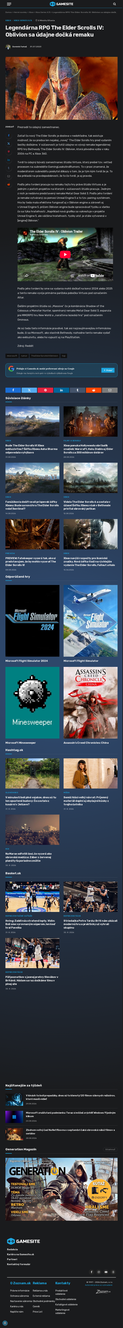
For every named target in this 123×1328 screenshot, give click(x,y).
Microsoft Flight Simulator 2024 (26, 660)
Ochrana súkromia (19, 1296)
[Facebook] (8, 135)
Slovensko (11, 792)
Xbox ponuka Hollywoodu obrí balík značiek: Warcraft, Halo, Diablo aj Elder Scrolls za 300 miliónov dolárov (88, 449)
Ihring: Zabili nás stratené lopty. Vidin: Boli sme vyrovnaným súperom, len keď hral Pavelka (30, 924)
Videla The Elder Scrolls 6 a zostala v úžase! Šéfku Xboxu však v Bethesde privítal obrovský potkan (87, 505)
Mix (7, 849)
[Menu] (9, 4)
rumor (24, 356)
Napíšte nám (16, 1311)
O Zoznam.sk (20, 1283)
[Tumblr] (8, 168)
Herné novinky (20, 12)
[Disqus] (61, 1035)
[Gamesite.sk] (61, 4)
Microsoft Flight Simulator (81, 660)
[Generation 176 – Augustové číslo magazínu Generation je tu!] (61, 1189)
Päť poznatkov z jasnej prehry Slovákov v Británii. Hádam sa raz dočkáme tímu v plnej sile (31, 980)
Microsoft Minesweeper (20, 742)
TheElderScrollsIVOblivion (44, 356)
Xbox (31, 12)
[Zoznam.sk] (104, 1293)
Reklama (40, 1283)
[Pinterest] (8, 151)
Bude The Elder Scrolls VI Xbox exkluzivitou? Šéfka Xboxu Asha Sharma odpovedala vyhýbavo (31, 449)
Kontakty (62, 1283)
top (64, 356)
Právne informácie (19, 1290)
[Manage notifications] (5, 1323)
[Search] (114, 4)
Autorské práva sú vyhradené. (99, 1285)
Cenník (36, 1306)
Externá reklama (41, 1296)
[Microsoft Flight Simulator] (91, 621)
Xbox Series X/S (43, 12)
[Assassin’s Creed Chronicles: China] (91, 703)
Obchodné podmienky (44, 1301)
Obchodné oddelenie (65, 1299)
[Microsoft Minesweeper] (32, 703)
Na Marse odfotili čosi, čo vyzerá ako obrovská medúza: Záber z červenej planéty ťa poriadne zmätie (28, 857)
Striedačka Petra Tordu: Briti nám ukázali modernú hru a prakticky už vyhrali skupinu (90, 924)
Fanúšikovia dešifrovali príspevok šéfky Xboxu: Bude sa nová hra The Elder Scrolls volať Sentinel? (32, 505)
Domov (8, 12)
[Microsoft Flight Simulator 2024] (32, 621)
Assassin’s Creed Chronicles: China (86, 742)
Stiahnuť (110, 1149)
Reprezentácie (72, 916)
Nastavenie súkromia (21, 1301)
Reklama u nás (40, 1290)
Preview (10, 553)
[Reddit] (8, 184)
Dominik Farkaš (19, 47)
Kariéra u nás (16, 1306)
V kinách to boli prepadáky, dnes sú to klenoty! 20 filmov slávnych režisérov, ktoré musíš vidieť (70, 1097)
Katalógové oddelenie (66, 1304)
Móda (67, 792)
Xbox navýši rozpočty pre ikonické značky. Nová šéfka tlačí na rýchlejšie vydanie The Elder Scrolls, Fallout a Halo (89, 562)
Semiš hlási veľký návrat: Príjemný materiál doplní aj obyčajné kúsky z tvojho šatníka (86, 801)
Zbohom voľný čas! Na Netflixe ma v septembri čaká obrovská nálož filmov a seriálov (70, 1132)
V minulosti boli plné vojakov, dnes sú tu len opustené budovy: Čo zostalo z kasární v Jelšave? (30, 801)
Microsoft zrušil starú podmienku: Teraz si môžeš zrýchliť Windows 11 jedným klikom (71, 1114)
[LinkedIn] (8, 160)
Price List (37, 1311)
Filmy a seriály (72, 441)
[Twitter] (8, 143)
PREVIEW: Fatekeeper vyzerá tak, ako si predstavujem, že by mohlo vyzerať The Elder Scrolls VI (30, 562)
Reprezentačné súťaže (19, 916)
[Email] (8, 176)
